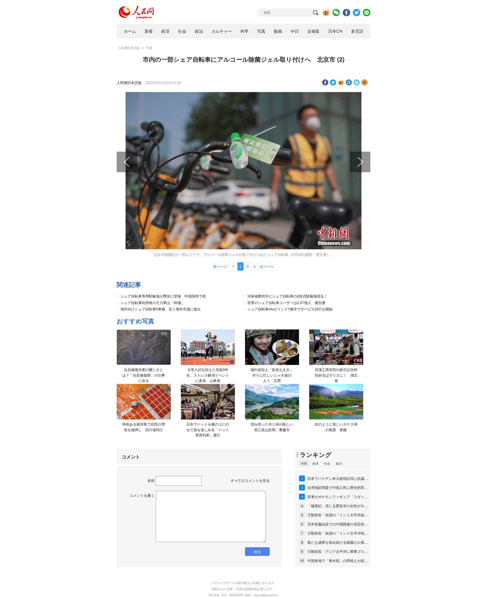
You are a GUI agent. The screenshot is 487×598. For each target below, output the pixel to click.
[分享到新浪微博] (341, 82)
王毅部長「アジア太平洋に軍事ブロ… (337, 551)
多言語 (357, 31)
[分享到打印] (357, 82)
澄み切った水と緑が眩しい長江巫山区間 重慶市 (272, 426)
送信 (257, 551)
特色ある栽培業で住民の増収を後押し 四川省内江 (143, 426)
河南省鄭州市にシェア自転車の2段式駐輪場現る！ (287, 295)
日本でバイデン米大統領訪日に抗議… (337, 478)
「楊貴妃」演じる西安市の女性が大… (337, 505)
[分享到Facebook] (325, 82)
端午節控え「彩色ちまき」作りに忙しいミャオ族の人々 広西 (272, 375)
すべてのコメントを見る (250, 480)
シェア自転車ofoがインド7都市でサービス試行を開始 (290, 308)
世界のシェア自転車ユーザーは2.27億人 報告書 (286, 302)
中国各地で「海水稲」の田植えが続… (337, 560)
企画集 (313, 31)
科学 (244, 31)
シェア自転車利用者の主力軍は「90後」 (152, 302)
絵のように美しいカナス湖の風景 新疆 (336, 426)
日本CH (335, 31)
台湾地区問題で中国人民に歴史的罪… (337, 487)
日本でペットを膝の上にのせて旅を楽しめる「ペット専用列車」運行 (207, 429)
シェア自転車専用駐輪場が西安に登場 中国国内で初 (163, 295)
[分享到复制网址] (349, 82)
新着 (149, 31)
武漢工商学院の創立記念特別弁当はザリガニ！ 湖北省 (336, 375)
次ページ (267, 266)
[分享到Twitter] (333, 82)
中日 (295, 31)
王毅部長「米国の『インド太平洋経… (337, 514)
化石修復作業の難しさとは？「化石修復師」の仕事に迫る (143, 375)
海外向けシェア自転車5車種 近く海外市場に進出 (160, 308)
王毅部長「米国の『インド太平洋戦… (337, 533)
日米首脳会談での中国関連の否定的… (337, 523)
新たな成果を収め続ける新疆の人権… (337, 542)
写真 (261, 31)
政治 (199, 31)
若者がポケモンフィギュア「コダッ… (337, 496)
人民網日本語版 (129, 47)
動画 (278, 31)
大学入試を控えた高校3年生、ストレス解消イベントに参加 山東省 (207, 375)
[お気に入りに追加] (364, 82)
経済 (165, 31)
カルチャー (222, 31)
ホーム (130, 31)
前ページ (220, 266)
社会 (182, 31)
